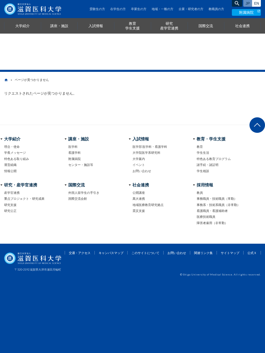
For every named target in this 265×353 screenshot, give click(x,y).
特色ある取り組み (16, 159)
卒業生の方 (138, 9)
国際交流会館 (77, 199)
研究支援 (10, 205)
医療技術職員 (206, 217)
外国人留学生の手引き (83, 193)
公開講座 (138, 193)
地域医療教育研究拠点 (148, 205)
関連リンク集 (203, 253)
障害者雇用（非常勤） (212, 223)
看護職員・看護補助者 (212, 211)
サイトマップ (230, 253)
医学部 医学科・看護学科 (149, 147)
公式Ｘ (252, 253)
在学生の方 (118, 9)
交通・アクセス (80, 253)
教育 (200, 147)
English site (256, 3)
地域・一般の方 (162, 9)
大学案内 (138, 159)
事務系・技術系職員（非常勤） (218, 205)
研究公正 (10, 211)
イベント (138, 165)
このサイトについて (145, 253)
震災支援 (138, 211)
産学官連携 (12, 193)
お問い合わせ (141, 171)
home (6, 80)
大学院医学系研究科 (146, 153)
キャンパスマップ (111, 253)
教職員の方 (216, 9)
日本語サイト (247, 3)
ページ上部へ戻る (257, 125)
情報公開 (10, 171)
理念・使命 (12, 147)
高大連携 (138, 199)
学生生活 (203, 153)
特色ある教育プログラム (214, 159)
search (237, 3)
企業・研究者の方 (191, 9)
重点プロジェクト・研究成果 (24, 199)
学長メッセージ (15, 153)
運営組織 (10, 165)
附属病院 (246, 12)
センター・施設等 (80, 165)
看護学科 (74, 153)
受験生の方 (97, 9)
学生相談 (203, 171)
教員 (200, 193)
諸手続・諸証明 (207, 165)
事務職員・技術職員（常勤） (217, 199)
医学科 (73, 147)
